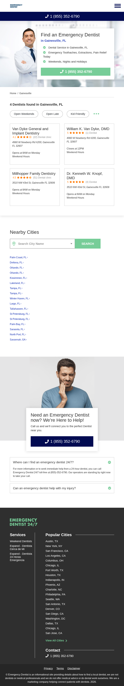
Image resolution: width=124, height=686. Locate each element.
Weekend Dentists (21, 541)
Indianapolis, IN (55, 579)
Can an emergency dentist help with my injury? (44, 488)
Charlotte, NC (54, 589)
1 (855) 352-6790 (65, 16)
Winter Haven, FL (19, 298)
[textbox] (46, 244)
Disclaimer (73, 668)
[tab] (62, 462)
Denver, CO (53, 608)
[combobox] (42, 243)
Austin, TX (52, 541)
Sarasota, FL (17, 329)
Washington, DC (55, 618)
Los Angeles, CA (56, 555)
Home (13, 93)
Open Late (52, 113)
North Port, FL (17, 334)
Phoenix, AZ (53, 584)
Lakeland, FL (17, 283)
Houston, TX (53, 575)
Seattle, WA (53, 599)
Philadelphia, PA (55, 594)
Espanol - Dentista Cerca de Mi (21, 547)
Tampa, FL (15, 288)
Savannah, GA (18, 339)
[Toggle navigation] (118, 6)
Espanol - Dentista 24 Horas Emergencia (21, 557)
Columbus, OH (54, 560)
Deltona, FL (16, 262)
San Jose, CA (54, 633)
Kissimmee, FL (18, 278)
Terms (60, 668)
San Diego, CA (55, 613)
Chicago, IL (52, 565)
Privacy (48, 668)
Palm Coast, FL (18, 257)
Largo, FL (15, 303)
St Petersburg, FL (19, 314)
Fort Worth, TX (54, 570)
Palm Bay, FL (17, 324)
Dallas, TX (52, 623)
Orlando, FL (16, 267)
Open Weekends (24, 113)
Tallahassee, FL (18, 308)
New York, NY (54, 546)
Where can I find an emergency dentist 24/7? (43, 462)
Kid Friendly (78, 113)
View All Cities (55, 640)
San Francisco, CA (57, 550)
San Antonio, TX (55, 604)
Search (88, 243)
